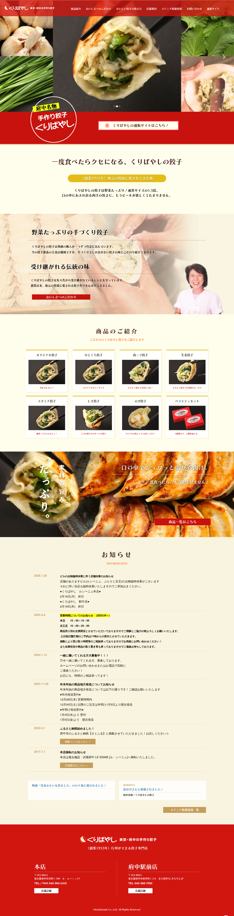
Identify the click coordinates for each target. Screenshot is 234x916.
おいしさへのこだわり (98, 8)
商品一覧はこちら (183, 522)
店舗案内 (151, 8)
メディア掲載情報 (171, 8)
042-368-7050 (143, 883)
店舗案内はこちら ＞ (76, 765)
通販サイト (213, 8)
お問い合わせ (194, 8)
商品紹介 (76, 8)
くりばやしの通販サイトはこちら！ (141, 125)
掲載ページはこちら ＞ (78, 741)
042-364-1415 (58, 883)
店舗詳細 (46, 890)
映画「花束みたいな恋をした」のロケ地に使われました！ (69, 785)
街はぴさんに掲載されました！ (143, 789)
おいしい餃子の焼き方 (129, 8)
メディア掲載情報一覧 (184, 809)
